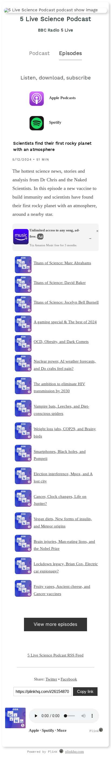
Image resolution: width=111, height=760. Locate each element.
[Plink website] (61, 752)
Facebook (69, 679)
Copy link (85, 691)
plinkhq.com (74, 752)
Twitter (51, 679)
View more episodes (55, 624)
